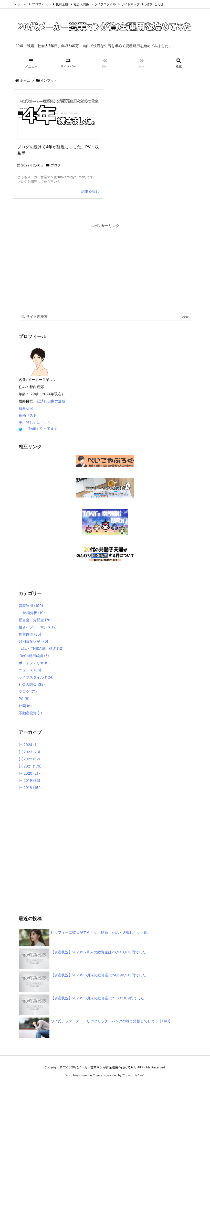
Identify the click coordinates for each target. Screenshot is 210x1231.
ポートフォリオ (34, 663)
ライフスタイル (105, 4)
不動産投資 (30, 713)
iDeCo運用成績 (34, 655)
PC (24, 698)
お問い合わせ (154, 4)
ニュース (30, 670)
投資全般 (62, 4)
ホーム (22, 4)
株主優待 (30, 634)
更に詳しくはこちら (35, 422)
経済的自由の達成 (51, 401)
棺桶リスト (28, 415)
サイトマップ (130, 4)
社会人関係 (81, 4)
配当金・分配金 (35, 620)
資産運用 (31, 605)
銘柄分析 (34, 613)
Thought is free (133, 1075)
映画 (25, 706)
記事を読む (90, 191)
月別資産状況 (33, 641)
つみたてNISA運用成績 (41, 648)
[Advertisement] (105, 265)
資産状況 (26, 408)
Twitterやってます (43, 428)
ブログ (56, 165)
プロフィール (41, 4)
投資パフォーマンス (38, 627)
